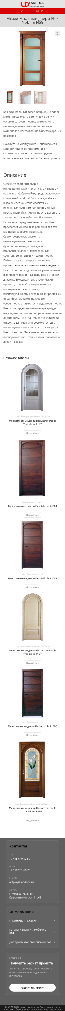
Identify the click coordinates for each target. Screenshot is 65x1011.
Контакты (18, 846)
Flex (17, 416)
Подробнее (32, 433)
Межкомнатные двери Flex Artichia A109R (32, 578)
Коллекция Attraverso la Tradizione (35, 416)
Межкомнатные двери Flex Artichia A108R (32, 506)
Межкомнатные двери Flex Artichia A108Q (32, 726)
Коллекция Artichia (34, 501)
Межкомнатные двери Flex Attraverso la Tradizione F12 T (32, 422)
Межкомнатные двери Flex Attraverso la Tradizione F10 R (32, 809)
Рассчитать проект (32, 987)
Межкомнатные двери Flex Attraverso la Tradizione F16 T (32, 652)
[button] (57, 33)
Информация (21, 912)
